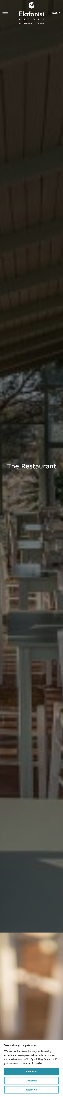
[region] (31, 1068)
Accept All (31, 1072)
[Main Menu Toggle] (5, 13)
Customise (31, 1081)
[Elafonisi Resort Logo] (31, 13)
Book (56, 12)
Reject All (31, 1090)
